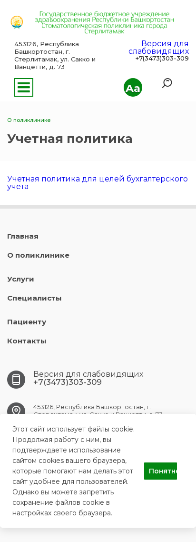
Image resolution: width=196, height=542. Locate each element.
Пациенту (26, 321)
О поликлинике (38, 255)
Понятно (163, 471)
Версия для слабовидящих (158, 47)
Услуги (20, 278)
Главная (23, 236)
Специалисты (34, 297)
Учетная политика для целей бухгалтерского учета (97, 182)
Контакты (27, 340)
